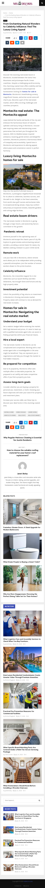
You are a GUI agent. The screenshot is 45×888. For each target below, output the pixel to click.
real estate (21, 415)
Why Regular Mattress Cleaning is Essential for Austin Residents (22, 439)
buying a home (9, 412)
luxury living (32, 412)
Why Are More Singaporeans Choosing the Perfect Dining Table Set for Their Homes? (20, 595)
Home (5, 20)
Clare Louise (9, 754)
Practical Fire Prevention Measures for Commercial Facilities (18, 712)
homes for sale (21, 412)
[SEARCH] (39, 800)
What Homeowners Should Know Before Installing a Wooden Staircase (19, 786)
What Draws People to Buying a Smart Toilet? (21, 562)
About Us (26, 886)
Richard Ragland (10, 680)
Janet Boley (8, 33)
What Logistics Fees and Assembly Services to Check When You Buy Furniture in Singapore (27, 816)
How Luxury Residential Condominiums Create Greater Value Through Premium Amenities (21, 676)
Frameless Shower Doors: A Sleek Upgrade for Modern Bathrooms (21, 528)
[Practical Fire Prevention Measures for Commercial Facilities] (22, 696)
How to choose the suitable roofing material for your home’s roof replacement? (22, 453)
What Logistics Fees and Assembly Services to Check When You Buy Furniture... (22, 640)
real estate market (34, 415)
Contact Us (18, 886)
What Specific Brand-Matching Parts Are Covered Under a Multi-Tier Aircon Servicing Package (20, 749)
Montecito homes (10, 415)
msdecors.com (28, 881)
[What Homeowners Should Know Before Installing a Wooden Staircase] (22, 770)
